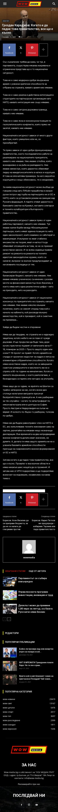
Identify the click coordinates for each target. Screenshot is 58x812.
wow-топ (6, 21)
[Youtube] (36, 805)
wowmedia (29, 557)
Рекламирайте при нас (29, 784)
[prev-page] (4, 619)
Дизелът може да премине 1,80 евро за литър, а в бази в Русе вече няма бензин (35, 608)
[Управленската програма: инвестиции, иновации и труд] (10, 595)
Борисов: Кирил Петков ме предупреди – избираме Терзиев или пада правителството (43, 525)
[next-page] (9, 619)
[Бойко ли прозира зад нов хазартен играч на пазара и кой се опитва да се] (10, 652)
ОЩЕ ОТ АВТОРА (37, 571)
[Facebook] (21, 805)
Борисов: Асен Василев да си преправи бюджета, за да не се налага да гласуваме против (16, 525)
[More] (43, 50)
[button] (4, 4)
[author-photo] (29, 553)
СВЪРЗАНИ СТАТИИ (15, 571)
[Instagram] (29, 805)
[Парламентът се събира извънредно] (10, 581)
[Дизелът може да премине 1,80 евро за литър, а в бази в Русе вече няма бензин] (10, 609)
